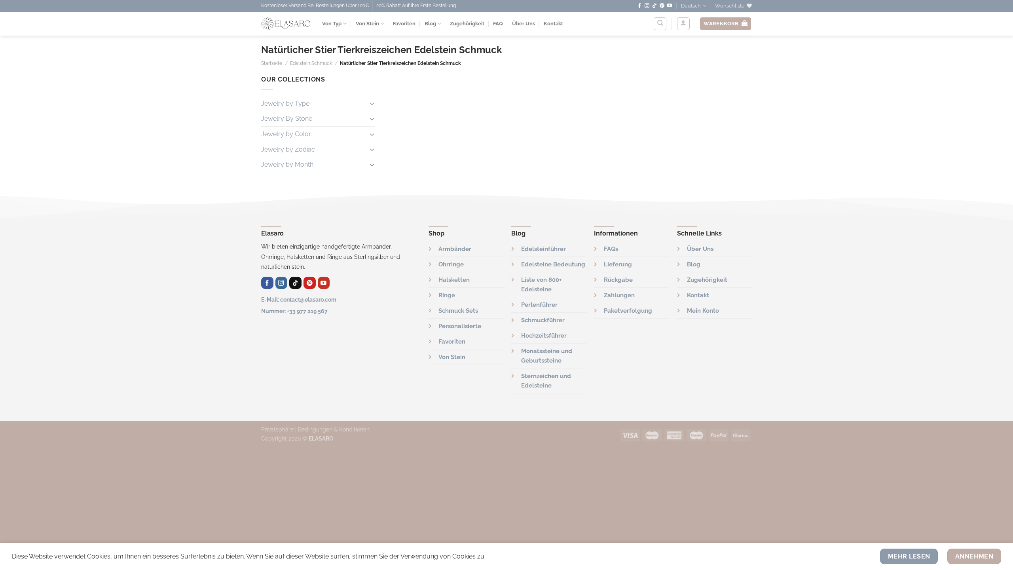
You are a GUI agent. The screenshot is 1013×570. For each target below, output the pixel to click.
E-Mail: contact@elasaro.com (298, 299)
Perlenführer (539, 304)
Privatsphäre (277, 429)
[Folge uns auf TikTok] (654, 6)
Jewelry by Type (285, 103)
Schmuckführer (543, 320)
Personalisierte (459, 326)
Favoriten (404, 24)
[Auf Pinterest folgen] (662, 6)
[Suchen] (660, 23)
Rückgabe (618, 279)
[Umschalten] (372, 103)
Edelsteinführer (543, 249)
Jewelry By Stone (286, 118)
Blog (430, 24)
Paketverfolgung (628, 310)
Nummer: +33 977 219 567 (294, 311)
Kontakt (553, 24)
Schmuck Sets (458, 310)
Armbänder (454, 249)
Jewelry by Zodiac (288, 149)
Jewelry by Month (287, 164)
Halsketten (454, 279)
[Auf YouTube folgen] (669, 6)
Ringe (446, 295)
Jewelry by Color (286, 134)
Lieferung (618, 264)
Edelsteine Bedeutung (553, 264)
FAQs (611, 249)
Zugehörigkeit (467, 24)
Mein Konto (703, 310)
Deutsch (691, 6)
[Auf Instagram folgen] (647, 6)
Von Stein (367, 24)
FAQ (498, 24)
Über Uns (523, 24)
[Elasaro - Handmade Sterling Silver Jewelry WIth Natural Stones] (285, 23)
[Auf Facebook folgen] (639, 6)
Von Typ (331, 24)
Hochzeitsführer (544, 335)
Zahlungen (619, 295)
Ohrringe (451, 264)
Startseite (271, 63)
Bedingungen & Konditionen (334, 429)
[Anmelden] (683, 23)
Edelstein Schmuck (311, 63)
